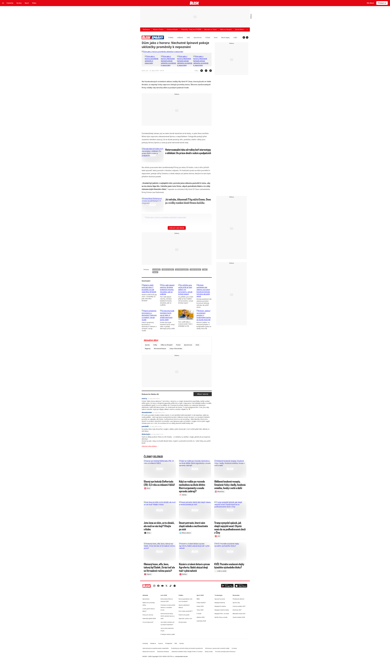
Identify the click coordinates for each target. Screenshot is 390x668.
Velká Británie (195, 270)
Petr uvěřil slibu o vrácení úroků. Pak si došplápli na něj (185, 324)
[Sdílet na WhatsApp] (209, 70)
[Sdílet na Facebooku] (200, 70)
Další (235, 37)
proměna (156, 270)
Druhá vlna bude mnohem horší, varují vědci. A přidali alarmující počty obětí (167, 325)
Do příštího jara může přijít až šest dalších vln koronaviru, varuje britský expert (185, 300)
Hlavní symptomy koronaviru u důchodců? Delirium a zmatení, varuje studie (149, 326)
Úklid (204, 270)
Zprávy (147, 345)
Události (180, 37)
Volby (155, 345)
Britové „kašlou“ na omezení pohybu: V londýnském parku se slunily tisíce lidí (204, 325)
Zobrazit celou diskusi (149, 446)
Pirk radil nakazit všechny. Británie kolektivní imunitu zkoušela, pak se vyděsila (166, 301)
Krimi (215, 37)
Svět (188, 37)
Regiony (147, 348)
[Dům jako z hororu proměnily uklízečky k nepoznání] (162, 51)
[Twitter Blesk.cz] (247, 37)
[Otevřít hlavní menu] (3, 3)
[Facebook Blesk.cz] (244, 37)
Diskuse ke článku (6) (150, 394)
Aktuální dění (151, 340)
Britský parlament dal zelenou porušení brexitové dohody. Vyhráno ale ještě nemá (204, 303)
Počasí (207, 37)
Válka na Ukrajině (166, 345)
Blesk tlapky (225, 37)
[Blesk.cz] (194, 3)
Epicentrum (198, 37)
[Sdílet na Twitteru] (205, 70)
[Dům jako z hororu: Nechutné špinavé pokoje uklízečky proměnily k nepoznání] (168, 65)
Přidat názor (202, 394)
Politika (170, 37)
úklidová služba (168, 270)
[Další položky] (247, 29)
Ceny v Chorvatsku (176, 348)
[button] (227, 586)
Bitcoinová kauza (160, 348)
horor (155, 272)
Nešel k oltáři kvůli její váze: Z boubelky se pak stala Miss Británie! (149, 297)
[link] (154, 585)
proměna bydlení (182, 270)
